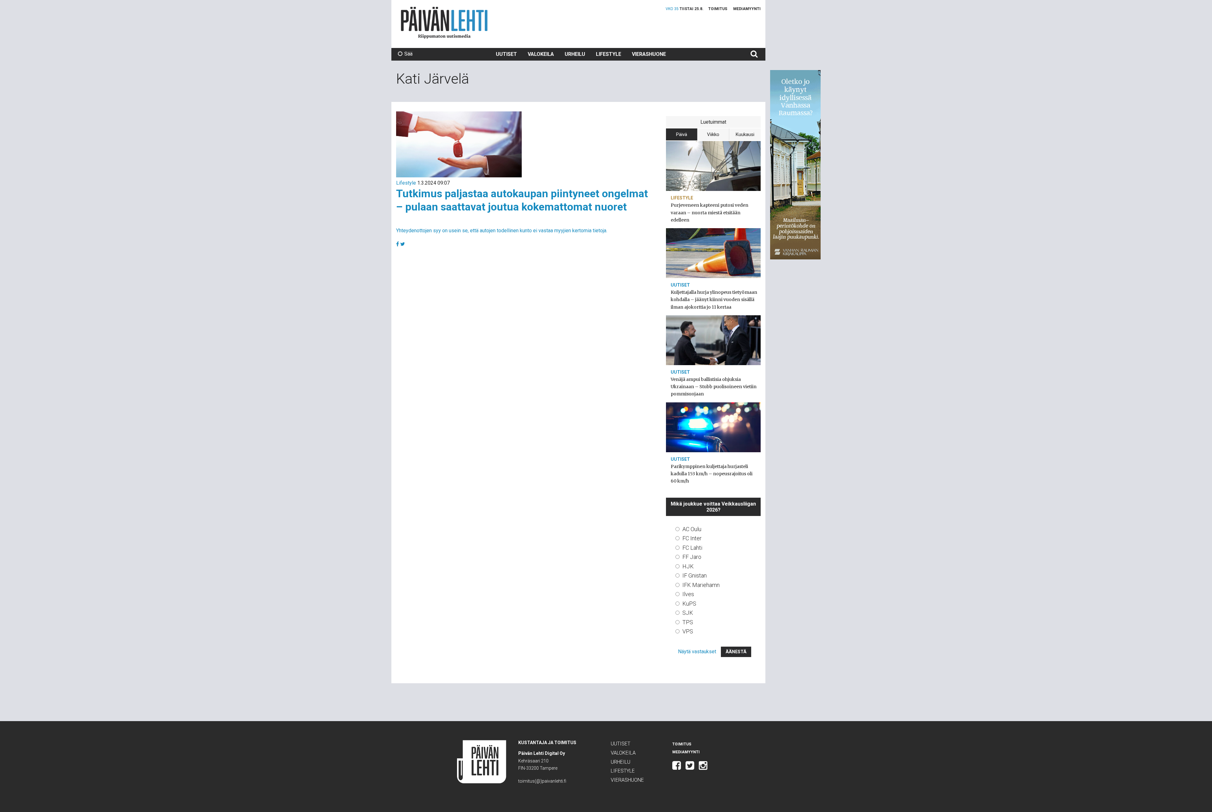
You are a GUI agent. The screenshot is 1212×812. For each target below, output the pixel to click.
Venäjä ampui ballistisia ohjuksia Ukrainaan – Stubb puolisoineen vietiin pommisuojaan (714, 386)
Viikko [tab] (713, 134)
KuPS (689, 603)
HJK (688, 566)
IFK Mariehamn (701, 585)
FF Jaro (691, 557)
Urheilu (575, 54)
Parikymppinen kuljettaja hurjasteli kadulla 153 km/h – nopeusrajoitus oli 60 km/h (711, 474)
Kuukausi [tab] (745, 134)
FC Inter (692, 538)
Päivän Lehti (444, 23)
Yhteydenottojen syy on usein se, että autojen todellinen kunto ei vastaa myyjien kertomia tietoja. (501, 231)
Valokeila (541, 54)
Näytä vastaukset (697, 652)
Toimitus (717, 9)
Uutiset (506, 54)
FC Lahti (692, 547)
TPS (687, 622)
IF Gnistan (694, 575)
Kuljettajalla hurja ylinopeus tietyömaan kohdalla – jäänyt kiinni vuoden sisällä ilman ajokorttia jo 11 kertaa (714, 299)
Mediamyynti (747, 9)
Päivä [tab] (681, 134)
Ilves (688, 594)
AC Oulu (691, 529)
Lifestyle (608, 54)
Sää (408, 54)
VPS (687, 631)
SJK (687, 612)
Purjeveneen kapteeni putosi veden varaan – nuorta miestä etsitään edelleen (709, 212)
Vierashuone (649, 54)
